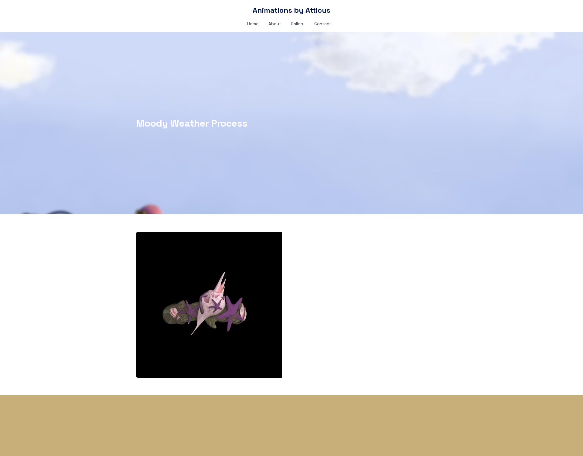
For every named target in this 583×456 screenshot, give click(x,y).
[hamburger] (109, 10)
